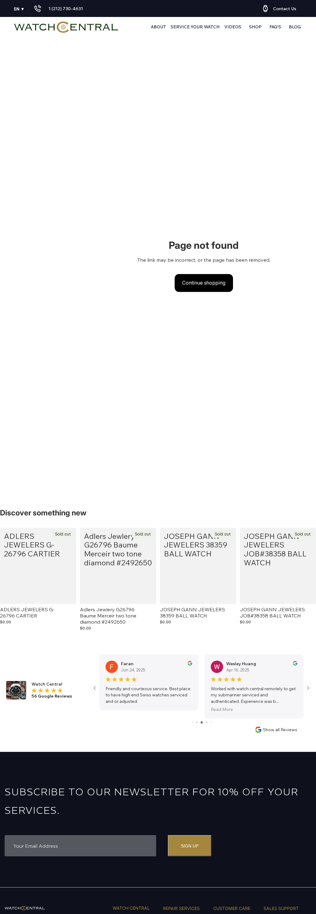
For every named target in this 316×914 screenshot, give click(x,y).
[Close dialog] (239, 406)
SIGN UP (226, 527)
